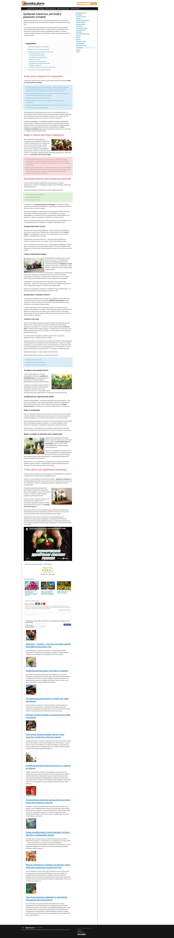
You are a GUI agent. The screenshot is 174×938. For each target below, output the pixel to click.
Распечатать (48, 564)
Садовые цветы (74, 8)
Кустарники (79, 31)
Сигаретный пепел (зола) (36, 54)
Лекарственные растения (82, 33)
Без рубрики (79, 14)
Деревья (41, 8)
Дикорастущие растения (82, 20)
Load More (48, 919)
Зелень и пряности (81, 22)
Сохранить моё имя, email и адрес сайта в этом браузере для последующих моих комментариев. (47, 621)
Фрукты (78, 49)
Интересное (79, 26)
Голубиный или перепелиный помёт (39, 63)
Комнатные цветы (50, 8)
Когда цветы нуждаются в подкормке (38, 46)
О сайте (79, 929)
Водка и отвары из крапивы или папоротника (42, 67)
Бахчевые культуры (81, 12)
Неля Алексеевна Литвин (35, 564)
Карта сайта (80, 931)
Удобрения (39, 10)
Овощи (78, 37)
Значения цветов (80, 24)
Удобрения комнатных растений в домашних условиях (52, 10)
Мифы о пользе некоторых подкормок (38, 49)
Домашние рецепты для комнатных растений (40, 52)
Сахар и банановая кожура (37, 55)
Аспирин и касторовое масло (37, 61)
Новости (78, 35)
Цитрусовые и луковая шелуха (38, 57)
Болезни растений (33, 8)
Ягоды (78, 51)
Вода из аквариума (35, 65)
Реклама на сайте (81, 932)
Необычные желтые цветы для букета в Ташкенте (47, 670)
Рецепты (78, 39)
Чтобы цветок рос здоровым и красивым (39, 69)
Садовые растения (81, 41)
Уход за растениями (31, 10)
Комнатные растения (63, 8)
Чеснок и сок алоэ (34, 59)
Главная (24, 10)
